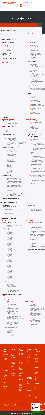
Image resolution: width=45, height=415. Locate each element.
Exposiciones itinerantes (5, 376)
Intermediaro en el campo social (13, 363)
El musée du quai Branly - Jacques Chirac (36, 355)
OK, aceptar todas (36, 411)
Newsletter (28, 353)
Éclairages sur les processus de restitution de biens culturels (36, 361)
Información (43, 17)
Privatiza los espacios (5, 373)
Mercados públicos (4, 389)
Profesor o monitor (12, 355)
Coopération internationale (36, 376)
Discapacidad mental (15, 404)
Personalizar (25, 413)
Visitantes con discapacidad (27, 2)
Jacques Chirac (36, 397)
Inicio (2, 25)
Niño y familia (12, 360)
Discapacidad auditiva (11, 404)
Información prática (5, 8)
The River (20, 365)
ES (21, 5)
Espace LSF (19, 404)
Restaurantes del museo (21, 363)
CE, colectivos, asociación (13, 369)
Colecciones (13, 8)
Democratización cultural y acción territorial (36, 372)
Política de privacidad (32, 413)
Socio (12, 352)
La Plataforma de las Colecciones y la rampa (21, 368)
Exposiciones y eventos (22, 8)
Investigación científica (32, 8)
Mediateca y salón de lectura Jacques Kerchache (21, 389)
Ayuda (28, 388)
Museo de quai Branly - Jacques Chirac (11, 2)
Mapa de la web (29, 386)
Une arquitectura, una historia (21, 353)
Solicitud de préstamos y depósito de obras (5, 379)
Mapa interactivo (43, 28)
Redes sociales (28, 373)
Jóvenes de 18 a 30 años (13, 357)
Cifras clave (36, 379)
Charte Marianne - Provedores (5, 386)
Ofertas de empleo (36, 394)
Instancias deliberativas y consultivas (36, 366)
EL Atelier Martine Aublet (20, 376)
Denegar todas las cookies (16, 413)
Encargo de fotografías (5, 383)
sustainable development (36, 369)
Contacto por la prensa (5, 359)
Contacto (28, 355)
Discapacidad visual (8, 404)
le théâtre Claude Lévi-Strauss (21, 379)
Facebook (24, 5)
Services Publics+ (36, 386)
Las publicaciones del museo (5, 366)
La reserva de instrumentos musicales (21, 373)
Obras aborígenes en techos (21, 385)
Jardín (20, 356)
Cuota (40, 25)
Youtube (28, 370)
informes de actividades (36, 389)
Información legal (29, 381)
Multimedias (43, 24)
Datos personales (28, 395)
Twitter (27, 5)
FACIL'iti (22, 404)
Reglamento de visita (29, 391)
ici (32, 33)
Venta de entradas (43, 14)
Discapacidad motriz (4, 404)
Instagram (30, 5)
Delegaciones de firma (29, 384)
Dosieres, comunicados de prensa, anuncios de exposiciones (5, 355)
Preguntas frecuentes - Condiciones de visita (36, 383)
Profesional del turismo (13, 366)
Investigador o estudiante (13, 375)
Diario (43, 21)
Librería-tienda (20, 360)
